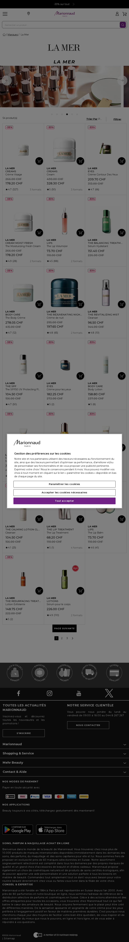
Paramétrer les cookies (64, 484)
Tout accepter (64, 500)
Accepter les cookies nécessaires (64, 492)
